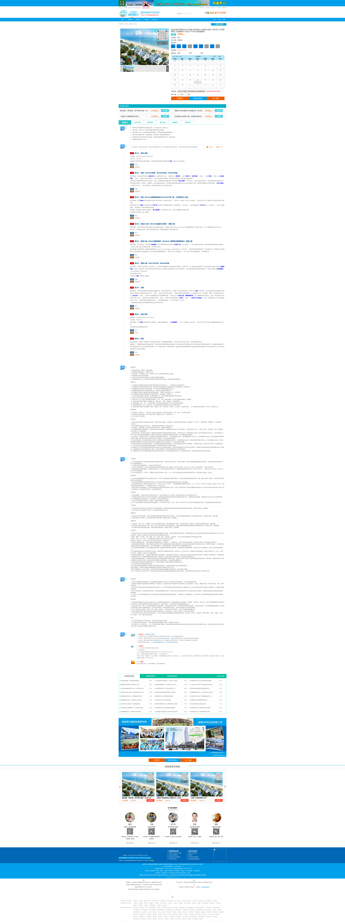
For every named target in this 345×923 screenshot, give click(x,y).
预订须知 (163, 122)
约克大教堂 (220, 183)
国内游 (138, 19)
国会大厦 (181, 295)
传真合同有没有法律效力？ (174, 857)
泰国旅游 (142, 907)
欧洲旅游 (219, 909)
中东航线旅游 (185, 909)
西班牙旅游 (136, 914)
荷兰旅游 (185, 912)
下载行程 (210, 147)
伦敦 (170, 161)
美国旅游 (155, 918)
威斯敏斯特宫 (189, 295)
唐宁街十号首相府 (197, 298)
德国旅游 (155, 914)
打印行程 (220, 147)
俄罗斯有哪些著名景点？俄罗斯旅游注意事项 (166, 703)
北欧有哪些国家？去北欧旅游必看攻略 (130, 680)
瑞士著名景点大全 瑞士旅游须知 (163, 700)
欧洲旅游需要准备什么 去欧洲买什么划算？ (166, 684)
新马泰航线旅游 (153, 909)
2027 (214, 56)
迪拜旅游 (155, 916)
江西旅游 (175, 903)
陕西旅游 (164, 905)
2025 (219, 56)
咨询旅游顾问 (198, 98)
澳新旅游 (215, 916)
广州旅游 (194, 900)
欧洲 (135, 24)
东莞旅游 (215, 900)
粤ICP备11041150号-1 (172, 877)
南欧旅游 (203, 912)
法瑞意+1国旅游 (152, 912)
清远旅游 (141, 900)
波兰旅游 (186, 914)
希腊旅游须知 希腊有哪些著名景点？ (199, 700)
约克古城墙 (181, 180)
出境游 (146, 19)
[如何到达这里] (165, 638)
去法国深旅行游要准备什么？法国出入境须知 (166, 680)
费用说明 (150, 122)
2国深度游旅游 (136, 912)
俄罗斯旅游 (198, 914)
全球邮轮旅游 (182, 907)
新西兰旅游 (143, 918)
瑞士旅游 (160, 914)
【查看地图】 (151, 860)
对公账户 (165, 654)
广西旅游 (135, 903)
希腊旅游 (221, 912)
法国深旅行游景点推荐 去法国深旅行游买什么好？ (133, 692)
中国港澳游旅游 (193, 916)
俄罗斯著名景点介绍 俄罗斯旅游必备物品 (165, 707)
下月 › (177, 56)
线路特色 (125, 122)
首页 (122, 19)
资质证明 (208, 7)
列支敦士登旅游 (167, 914)
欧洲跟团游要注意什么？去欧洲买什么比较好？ (202, 692)
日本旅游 (214, 909)
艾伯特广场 (177, 244)
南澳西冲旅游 (147, 900)
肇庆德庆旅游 (201, 900)
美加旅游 (149, 918)
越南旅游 (135, 916)
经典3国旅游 (144, 912)
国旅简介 (202, 7)
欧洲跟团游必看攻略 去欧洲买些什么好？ (130, 684)
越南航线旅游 (161, 909)
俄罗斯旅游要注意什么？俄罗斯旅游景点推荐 (131, 696)
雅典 (142, 205)
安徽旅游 (212, 903)
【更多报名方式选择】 (149, 634)
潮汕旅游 (189, 900)
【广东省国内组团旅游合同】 (158, 642)
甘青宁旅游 (217, 903)
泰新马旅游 (136, 907)
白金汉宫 (135, 295)
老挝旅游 (184, 918)
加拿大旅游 (160, 918)
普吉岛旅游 (175, 907)
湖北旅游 (146, 905)
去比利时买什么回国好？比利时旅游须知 (130, 703)
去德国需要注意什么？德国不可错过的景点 (131, 711)
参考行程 (137, 122)
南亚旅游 (166, 918)
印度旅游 (172, 918)
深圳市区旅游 (154, 900)
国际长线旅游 (207, 909)
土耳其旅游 (171, 916)
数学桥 (178, 176)
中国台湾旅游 (211, 914)
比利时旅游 (190, 912)
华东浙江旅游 (163, 903)
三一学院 (208, 176)
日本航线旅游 (145, 909)
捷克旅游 (180, 914)
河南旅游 (159, 905)
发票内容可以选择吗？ (193, 857)
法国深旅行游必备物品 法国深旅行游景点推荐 (166, 711)
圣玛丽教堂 (220, 269)
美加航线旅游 (177, 909)
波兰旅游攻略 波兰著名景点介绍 (198, 703)
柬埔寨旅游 (141, 916)
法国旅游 (179, 912)
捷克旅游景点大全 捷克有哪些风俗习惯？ (200, 711)
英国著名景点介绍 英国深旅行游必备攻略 (200, 707)
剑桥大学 (151, 176)
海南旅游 (180, 903)
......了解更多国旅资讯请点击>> (218, 755)
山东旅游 (193, 903)
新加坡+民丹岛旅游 (166, 907)
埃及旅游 (160, 916)
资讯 (224, 19)
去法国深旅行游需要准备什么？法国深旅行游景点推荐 (133, 707)
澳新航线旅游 (200, 909)
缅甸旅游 (189, 918)
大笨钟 (181, 298)
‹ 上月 (173, 56)
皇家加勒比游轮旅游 (199, 907)
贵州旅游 (157, 903)
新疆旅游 (135, 905)
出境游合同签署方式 (173, 855)
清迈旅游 (158, 907)
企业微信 (219, 7)
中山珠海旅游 (162, 900)
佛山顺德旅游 (208, 900)
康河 (187, 176)
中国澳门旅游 (208, 916)
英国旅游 (174, 912)
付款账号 (213, 7)
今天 (180, 56)
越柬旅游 (217, 914)
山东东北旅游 (187, 903)
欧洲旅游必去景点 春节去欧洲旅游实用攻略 (201, 680)
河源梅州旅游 (170, 900)
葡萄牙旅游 (142, 914)
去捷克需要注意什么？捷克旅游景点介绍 (165, 688)
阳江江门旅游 (177, 900)
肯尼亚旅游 (178, 916)
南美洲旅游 (195, 918)
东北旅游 (199, 903)
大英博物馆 (174, 322)
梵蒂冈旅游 (215, 912)
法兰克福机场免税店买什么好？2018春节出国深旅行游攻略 (133, 688)
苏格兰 (142, 200)
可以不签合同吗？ (172, 859)
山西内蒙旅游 (205, 903)
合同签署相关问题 (173, 851)
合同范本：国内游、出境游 (174, 853)
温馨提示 (175, 122)
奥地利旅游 (174, 914)
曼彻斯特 (153, 244)
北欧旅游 (204, 914)
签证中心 (155, 19)
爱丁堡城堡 (156, 210)
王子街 (202, 205)
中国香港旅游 (201, 916)
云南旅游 (141, 903)
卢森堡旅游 (197, 912)
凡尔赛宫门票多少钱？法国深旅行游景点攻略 (201, 684)
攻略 (219, 19)
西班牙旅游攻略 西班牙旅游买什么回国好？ (166, 692)
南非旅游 (165, 916)
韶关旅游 (184, 900)
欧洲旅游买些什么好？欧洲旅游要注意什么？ (201, 696)
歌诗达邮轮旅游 (190, 907)
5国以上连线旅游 (161, 912)
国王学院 (194, 176)
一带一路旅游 (185, 916)
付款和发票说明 (192, 851)
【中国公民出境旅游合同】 (171, 642)
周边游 (130, 19)
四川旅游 (170, 903)
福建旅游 (151, 903)
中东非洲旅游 (148, 916)
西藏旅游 (141, 905)
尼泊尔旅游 (178, 918)
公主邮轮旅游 (209, 907)
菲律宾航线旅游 (169, 909)
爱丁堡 (155, 205)
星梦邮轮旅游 (216, 907)
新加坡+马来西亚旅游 (150, 907)
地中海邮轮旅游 (137, 909)
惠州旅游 (135, 900)
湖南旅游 (146, 903)
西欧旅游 (168, 912)
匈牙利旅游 (192, 914)
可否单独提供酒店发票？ (194, 859)
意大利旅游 (209, 912)
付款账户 (190, 855)
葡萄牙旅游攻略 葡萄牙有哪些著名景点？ (200, 688)
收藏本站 (224, 7)
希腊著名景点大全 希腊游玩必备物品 (164, 696)
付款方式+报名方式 (192, 853)
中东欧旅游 (148, 914)
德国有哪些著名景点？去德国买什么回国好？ (131, 700)
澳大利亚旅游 (136, 918)
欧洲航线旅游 (192, 909)
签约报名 (188, 122)
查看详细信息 (205, 887)
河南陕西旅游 (152, 905)
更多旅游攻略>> (221, 676)
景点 (215, 19)
